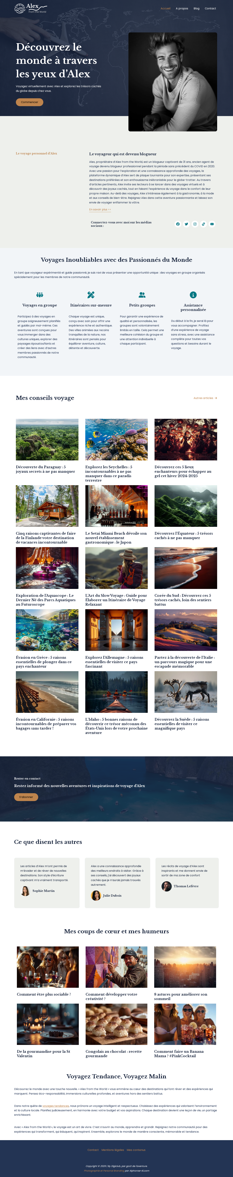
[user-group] (142, 295)
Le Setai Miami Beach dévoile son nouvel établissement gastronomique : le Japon (116, 537)
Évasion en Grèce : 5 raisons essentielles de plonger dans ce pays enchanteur (44, 661)
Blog (196, 8)
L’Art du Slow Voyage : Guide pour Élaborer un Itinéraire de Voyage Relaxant (116, 600)
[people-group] (39, 295)
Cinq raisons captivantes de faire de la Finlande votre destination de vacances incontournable (46, 537)
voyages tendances (55, 1106)
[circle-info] (193, 295)
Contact (210, 8)
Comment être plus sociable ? (44, 994)
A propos (182, 8)
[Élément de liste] (177, 224)
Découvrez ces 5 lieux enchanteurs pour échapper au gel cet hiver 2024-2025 (183, 471)
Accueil (165, 8)
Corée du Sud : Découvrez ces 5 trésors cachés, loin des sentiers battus (183, 600)
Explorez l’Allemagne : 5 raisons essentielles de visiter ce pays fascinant (114, 661)
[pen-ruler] (91, 295)
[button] (205, 398)
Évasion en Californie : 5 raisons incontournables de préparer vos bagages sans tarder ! (46, 723)
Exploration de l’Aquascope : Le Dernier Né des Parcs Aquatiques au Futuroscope (46, 600)
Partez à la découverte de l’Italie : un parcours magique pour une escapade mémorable (185, 661)
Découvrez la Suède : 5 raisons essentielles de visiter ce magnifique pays (182, 723)
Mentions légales (112, 1150)
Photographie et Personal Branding (104, 1170)
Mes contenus (136, 1150)
